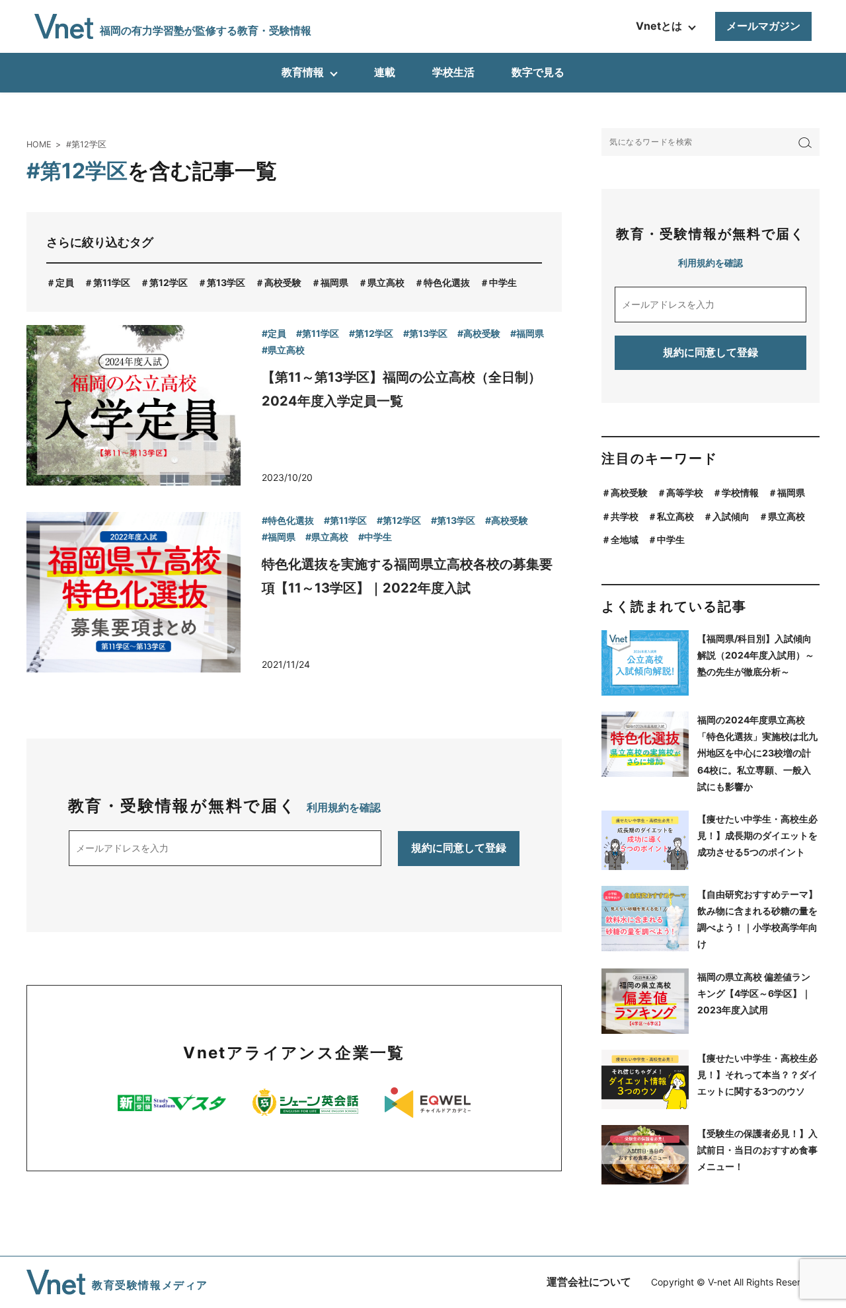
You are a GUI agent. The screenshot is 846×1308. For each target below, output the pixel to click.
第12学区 (168, 282)
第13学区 (226, 282)
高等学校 (684, 492)
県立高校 (385, 282)
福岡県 (334, 282)
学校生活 (453, 72)
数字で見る (538, 72)
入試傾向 (731, 516)
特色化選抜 (447, 282)
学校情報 (740, 492)
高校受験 (282, 282)
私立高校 (675, 516)
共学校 (624, 516)
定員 (65, 282)
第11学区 (111, 282)
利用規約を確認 (344, 807)
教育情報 (303, 72)
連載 (384, 72)
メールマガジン (763, 25)
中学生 (503, 282)
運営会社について (589, 1281)
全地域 (624, 539)
